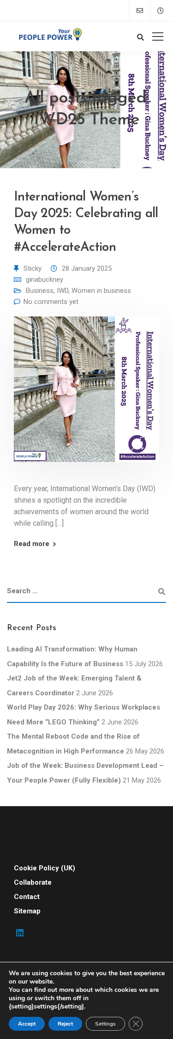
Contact (27, 897)
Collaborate (33, 882)
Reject (65, 1023)
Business (40, 290)
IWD (62, 290)
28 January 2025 (87, 268)
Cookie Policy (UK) (44, 868)
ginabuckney (44, 279)
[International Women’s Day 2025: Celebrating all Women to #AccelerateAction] (86, 396)
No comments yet (51, 302)
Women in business (101, 290)
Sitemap (27, 911)
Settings (105, 1023)
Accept (27, 1023)
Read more (31, 544)
